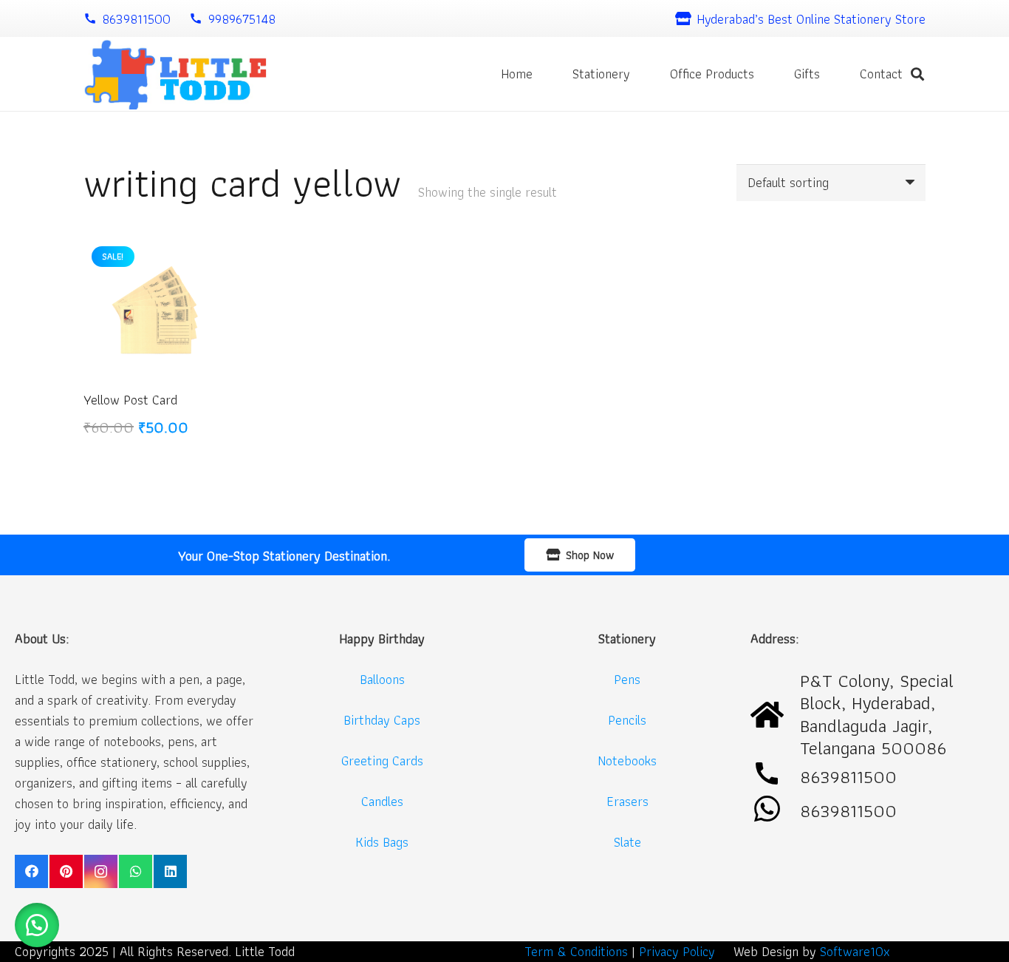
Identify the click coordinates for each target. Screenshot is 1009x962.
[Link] (175, 74)
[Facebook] (31, 871)
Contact (881, 73)
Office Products (712, 73)
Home (517, 73)
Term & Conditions (576, 951)
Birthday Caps (381, 720)
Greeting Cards (382, 760)
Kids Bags (381, 842)
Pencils (627, 720)
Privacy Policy (677, 951)
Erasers (627, 801)
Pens (627, 679)
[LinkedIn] (170, 871)
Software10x (855, 951)
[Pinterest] (66, 871)
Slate (627, 842)
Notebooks (627, 760)
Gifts (807, 73)
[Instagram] (100, 871)
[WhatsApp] (135, 871)
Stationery (601, 73)
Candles (382, 801)
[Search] (917, 73)
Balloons (382, 679)
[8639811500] (775, 810)
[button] (37, 925)
